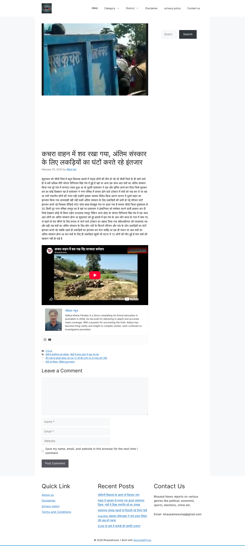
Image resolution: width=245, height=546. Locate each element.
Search (187, 34)
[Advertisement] (95, 124)
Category (109, 8)
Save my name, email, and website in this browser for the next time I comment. (91, 451)
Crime (49, 350)
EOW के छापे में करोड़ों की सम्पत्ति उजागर (119, 526)
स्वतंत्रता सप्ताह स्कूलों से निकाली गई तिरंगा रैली (122, 510)
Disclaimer (151, 8)
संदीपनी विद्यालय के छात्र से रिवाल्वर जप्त (119, 495)
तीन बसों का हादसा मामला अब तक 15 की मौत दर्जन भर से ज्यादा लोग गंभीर (76, 358)
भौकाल (95, 8)
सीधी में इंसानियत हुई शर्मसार (57, 354)
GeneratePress (142, 540)
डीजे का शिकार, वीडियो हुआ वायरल (60, 361)
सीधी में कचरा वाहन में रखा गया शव (84, 354)
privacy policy (172, 8)
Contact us (193, 8)
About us (48, 495)
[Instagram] (45, 340)
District (130, 8)
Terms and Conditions (56, 512)
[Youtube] (49, 340)
